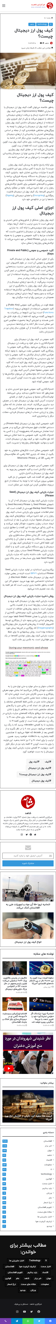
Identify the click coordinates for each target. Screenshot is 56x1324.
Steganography (45, 628)
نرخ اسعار (47, 1202)
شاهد (32, 24)
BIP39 (34, 573)
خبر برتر (48, 1145)
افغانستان (48, 1141)
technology (42, 24)
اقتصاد (49, 1160)
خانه (49, 18)
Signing (9, 195)
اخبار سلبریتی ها (44, 1216)
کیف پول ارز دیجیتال (39, 768)
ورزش (49, 1193)
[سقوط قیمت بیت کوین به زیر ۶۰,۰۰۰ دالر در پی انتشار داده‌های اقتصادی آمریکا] (41, 968)
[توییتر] (26, 834)
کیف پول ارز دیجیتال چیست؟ (34, 774)
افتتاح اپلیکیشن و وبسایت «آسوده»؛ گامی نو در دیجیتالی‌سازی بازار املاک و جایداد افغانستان (15, 1018)
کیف (47, 761)
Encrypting (39, 195)
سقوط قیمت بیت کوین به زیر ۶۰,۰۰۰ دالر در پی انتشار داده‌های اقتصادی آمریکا (41, 981)
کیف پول (33, 761)
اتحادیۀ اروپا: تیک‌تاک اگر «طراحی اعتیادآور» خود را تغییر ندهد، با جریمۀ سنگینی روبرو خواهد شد (42, 1018)
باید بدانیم (47, 1188)
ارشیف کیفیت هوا (44, 1221)
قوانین (49, 1178)
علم (50, 1197)
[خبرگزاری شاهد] (42, 5)
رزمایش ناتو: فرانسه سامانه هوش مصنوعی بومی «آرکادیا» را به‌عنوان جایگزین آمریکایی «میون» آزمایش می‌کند (30, 1116)
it (44, 18)
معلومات (48, 1164)
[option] (28, 1106)
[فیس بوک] (30, 834)
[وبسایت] (34, 834)
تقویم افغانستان (45, 1207)
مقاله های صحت (44, 1212)
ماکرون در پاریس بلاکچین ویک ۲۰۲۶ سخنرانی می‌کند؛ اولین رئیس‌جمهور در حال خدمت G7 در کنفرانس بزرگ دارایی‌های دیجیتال (15, 984)
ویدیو (49, 1226)
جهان (49, 1150)
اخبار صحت (47, 1183)
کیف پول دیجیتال (41, 780)
